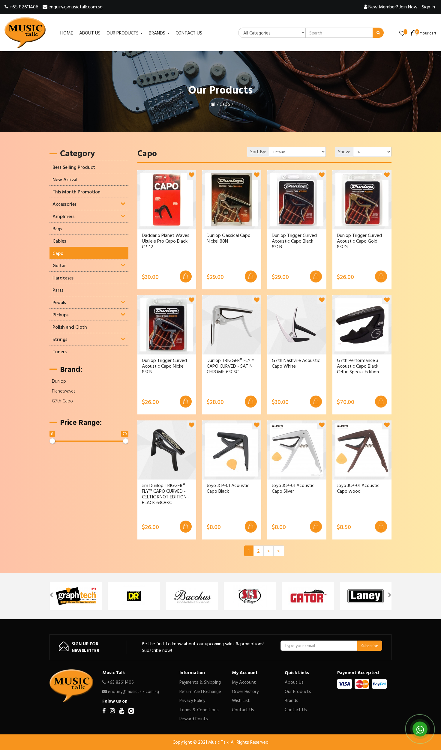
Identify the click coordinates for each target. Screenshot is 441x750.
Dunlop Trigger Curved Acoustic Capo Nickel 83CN (164, 366)
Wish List (241, 700)
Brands (291, 700)
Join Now (393, 6)
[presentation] (52, 593)
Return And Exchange (200, 691)
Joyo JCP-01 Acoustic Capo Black (228, 488)
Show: (344, 151)
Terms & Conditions (199, 709)
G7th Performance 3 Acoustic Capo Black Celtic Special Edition (358, 366)
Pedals (59, 302)
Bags (57, 228)
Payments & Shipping (200, 682)
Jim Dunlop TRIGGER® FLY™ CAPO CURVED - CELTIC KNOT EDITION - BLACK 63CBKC (166, 494)
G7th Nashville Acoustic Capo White (296, 363)
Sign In (428, 6)
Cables (59, 240)
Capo (225, 104)
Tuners (59, 351)
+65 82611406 (23, 6)
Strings (59, 339)
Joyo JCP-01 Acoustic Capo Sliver (293, 488)
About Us (294, 682)
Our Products (298, 691)
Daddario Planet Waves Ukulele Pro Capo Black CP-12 (165, 241)
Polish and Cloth (69, 326)
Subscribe (369, 645)
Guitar (59, 265)
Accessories (64, 204)
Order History (245, 691)
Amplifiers (63, 216)
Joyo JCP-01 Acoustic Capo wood (358, 488)
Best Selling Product (73, 167)
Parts (57, 290)
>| (278, 550)
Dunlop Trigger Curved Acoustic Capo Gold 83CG (359, 241)
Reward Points (193, 718)
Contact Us (243, 709)
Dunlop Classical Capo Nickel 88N (228, 238)
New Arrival (64, 179)
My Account (244, 682)
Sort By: (258, 151)
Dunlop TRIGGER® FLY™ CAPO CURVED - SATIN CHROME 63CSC (230, 366)
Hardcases (63, 277)
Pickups (60, 314)
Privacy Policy (192, 700)
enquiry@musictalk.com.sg (75, 6)
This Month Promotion (76, 191)
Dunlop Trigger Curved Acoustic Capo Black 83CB (294, 241)
